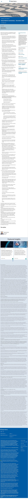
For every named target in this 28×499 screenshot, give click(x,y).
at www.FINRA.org (10, 444)
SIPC (1, 491)
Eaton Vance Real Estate (13, 435)
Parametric (11, 436)
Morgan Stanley (3, 433)
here (17, 471)
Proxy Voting (22, 450)
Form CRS (22, 449)
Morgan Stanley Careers (4, 435)
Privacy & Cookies (23, 440)
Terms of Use (22, 443)
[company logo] (12, 1)
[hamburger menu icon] (1, 1)
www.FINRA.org (3, 446)
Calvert (11, 433)
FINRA (15, 490)
